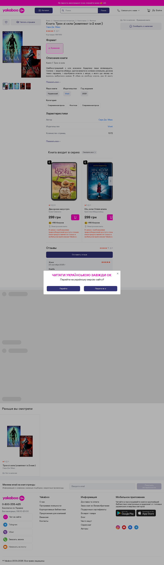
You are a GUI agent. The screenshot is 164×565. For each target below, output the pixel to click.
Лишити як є (100, 289)
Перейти (63, 289)
